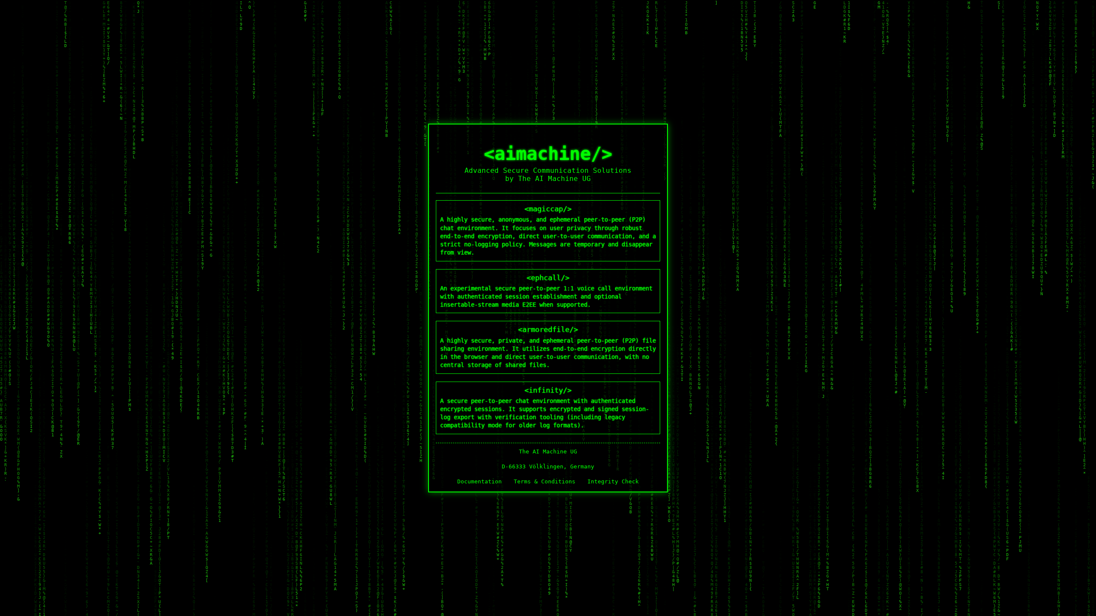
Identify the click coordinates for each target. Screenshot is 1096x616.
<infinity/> (544, 407)
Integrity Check (613, 481)
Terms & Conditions (544, 481)
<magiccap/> (548, 230)
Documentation (479, 481)
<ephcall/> (546, 290)
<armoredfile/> (548, 346)
